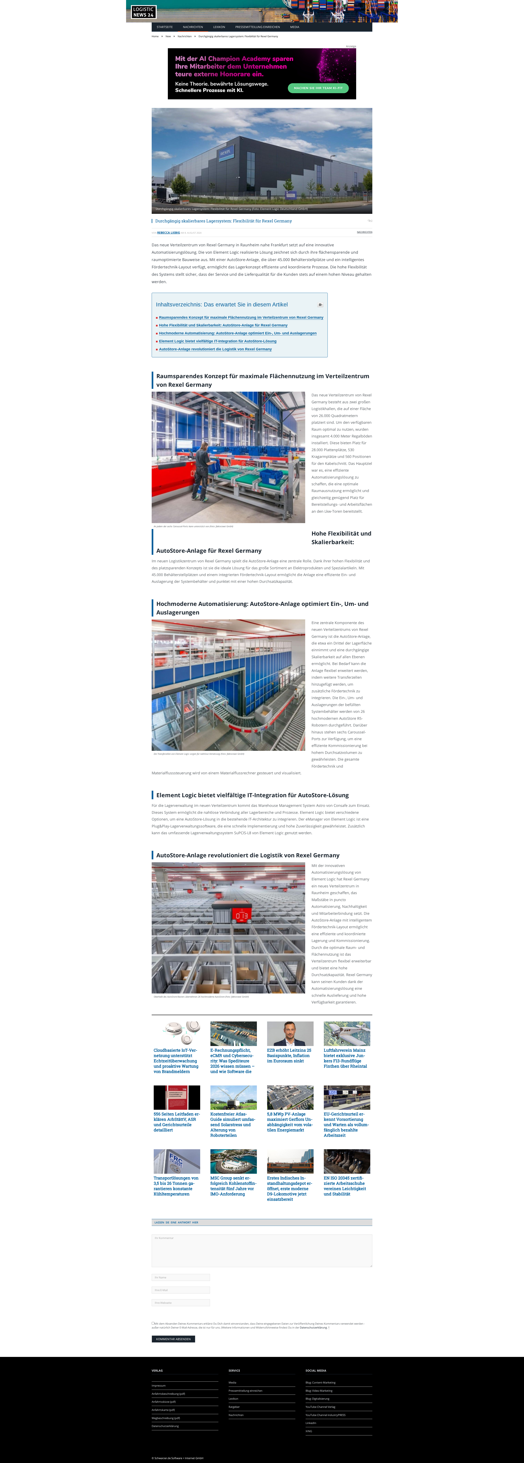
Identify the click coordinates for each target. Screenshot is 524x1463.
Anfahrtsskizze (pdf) (164, 1402)
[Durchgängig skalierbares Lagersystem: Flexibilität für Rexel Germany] (262, 161)
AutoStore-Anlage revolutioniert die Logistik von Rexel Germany (215, 349)
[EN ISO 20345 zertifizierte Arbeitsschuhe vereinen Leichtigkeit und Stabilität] (347, 1161)
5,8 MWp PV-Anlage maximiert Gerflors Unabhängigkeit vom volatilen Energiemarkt (290, 1121)
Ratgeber (234, 1407)
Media (294, 27)
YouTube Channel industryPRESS (326, 1415)
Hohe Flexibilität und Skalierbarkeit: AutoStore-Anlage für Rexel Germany (223, 325)
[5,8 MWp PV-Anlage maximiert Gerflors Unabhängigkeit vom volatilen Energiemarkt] (290, 1097)
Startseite (165, 27)
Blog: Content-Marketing (320, 1382)
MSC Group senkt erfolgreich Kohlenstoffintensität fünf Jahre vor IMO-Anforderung (233, 1185)
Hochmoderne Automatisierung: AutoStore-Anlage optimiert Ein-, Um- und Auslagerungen (238, 333)
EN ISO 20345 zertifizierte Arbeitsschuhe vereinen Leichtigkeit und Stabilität (345, 1185)
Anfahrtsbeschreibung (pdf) (168, 1394)
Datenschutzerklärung (313, 1327)
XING (309, 1431)
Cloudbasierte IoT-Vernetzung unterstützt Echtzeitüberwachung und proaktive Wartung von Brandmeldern (176, 1060)
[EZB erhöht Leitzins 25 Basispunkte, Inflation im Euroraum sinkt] (290, 1033)
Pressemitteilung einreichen (257, 27)
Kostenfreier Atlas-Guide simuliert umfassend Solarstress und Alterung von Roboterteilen (232, 1124)
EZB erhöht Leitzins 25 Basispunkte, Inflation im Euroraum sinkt (289, 1055)
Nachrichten (193, 27)
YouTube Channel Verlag (320, 1407)
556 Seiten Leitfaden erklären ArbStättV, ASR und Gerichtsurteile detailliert (177, 1121)
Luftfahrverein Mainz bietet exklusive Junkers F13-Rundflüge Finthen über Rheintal (345, 1058)
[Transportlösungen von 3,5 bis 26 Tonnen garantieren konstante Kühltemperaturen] (177, 1161)
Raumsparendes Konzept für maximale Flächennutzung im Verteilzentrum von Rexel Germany (241, 317)
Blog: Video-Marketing (319, 1390)
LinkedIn (311, 1423)
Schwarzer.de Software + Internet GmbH (179, 1458)
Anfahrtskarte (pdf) (163, 1410)
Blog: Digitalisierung (317, 1398)
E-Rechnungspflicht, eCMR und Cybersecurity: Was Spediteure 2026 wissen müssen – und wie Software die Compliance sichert (232, 1060)
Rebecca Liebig (168, 232)
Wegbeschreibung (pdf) (166, 1418)
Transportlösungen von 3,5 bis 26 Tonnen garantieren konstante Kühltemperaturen (176, 1185)
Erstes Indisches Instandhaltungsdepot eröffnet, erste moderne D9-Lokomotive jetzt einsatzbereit (289, 1188)
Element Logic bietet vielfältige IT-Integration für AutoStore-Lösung (218, 341)
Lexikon (219, 27)
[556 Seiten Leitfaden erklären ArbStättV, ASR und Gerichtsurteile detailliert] (177, 1097)
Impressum (159, 1385)
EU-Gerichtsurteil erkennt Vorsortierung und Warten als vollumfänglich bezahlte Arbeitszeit (346, 1124)
